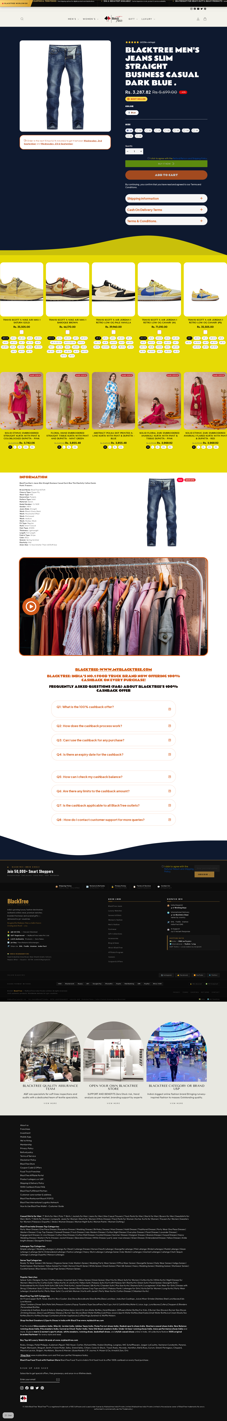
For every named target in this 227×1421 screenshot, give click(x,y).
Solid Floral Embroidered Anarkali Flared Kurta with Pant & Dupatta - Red (205, 436)
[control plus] (141, 151)
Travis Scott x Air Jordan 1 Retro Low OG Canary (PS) (159, 321)
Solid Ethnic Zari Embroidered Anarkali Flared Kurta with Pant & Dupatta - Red (159, 436)
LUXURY (147, 19)
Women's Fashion (115, 920)
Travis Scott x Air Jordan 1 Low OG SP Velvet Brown (205, 321)
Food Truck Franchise (30, 1171)
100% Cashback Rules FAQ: (32, 1187)
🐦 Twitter (213, 975)
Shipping (195, 992)
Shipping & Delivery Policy (32, 1183)
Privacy (176, 992)
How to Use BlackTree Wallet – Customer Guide (42, 1206)
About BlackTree (115, 948)
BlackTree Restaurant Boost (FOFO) (37, 1198)
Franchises (25, 1129)
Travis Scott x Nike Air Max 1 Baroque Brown (21, 321)
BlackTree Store (27, 1164)
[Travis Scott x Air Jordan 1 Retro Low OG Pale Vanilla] (67, 289)
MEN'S (72, 19)
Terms (185, 992)
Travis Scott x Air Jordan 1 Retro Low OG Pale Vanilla (67, 321)
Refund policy (26, 1152)
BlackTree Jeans (115, 906)
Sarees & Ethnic (115, 915)
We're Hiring (26, 1140)
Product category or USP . (32, 1179)
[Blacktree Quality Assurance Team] (50, 1051)
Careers (111, 957)
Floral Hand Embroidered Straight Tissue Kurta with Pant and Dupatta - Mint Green (22, 436)
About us (24, 1125)
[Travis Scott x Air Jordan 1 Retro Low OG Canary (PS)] (159, 289)
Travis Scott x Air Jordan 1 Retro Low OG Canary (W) (113, 321)
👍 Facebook (182, 975)
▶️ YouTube (198, 975)
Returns (205, 992)
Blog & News (113, 943)
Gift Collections (115, 934)
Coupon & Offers (115, 962)
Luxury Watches (115, 911)
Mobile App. (26, 1137)
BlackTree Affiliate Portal (32, 1175)
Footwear (112, 929)
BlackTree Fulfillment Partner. (34, 1191)
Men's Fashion (114, 925)
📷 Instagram (166, 975)
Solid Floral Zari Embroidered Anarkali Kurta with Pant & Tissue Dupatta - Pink (113, 436)
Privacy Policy (26, 1148)
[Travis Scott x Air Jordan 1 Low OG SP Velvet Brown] (205, 289)
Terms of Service (28, 1156)
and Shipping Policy (197, 158)
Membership (26, 1144)
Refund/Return (180, 158)
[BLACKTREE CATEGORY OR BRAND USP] (176, 1051)
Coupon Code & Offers (31, 1167)
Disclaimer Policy (28, 1160)
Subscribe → (204, 874)
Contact (216, 992)
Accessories (113, 938)
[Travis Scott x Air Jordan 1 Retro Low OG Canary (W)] (113, 289)
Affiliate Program (115, 952)
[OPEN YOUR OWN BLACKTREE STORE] (113, 1051)
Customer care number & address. (36, 1194)
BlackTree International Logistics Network (39, 1202)
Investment (25, 1133)
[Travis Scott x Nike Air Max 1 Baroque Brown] (21, 289)
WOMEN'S (89, 19)
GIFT (132, 19)
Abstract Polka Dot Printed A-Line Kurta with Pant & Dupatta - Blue (68, 436)
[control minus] (127, 151)
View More (50, 1103)
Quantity (128, 146)
